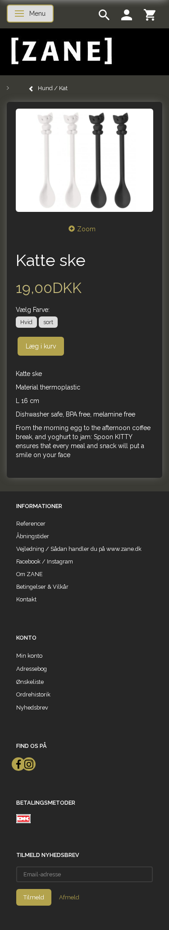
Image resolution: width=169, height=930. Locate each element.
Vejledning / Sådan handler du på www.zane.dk (79, 548)
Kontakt (26, 599)
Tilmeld (33, 897)
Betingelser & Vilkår (42, 586)
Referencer (31, 523)
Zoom (86, 229)
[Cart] (149, 14)
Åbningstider (32, 536)
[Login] (126, 14)
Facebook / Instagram (44, 561)
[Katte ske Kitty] (84, 160)
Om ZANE (29, 574)
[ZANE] (60, 51)
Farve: (33, 309)
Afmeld (69, 897)
